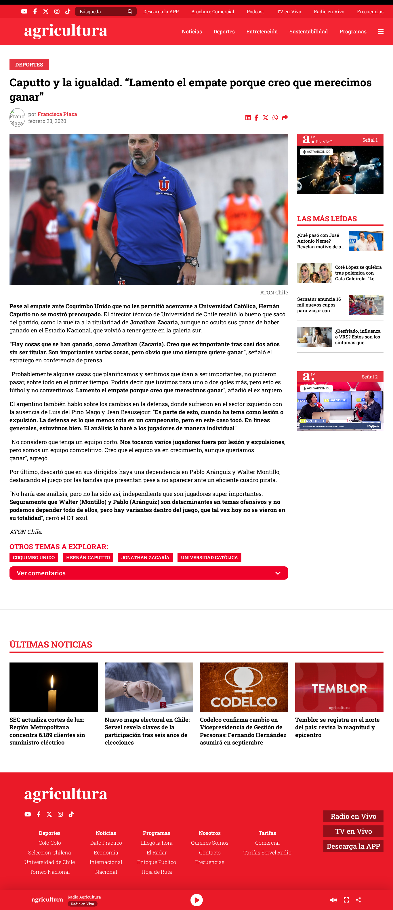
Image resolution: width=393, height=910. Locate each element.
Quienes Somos (209, 842)
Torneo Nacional (50, 871)
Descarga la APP (161, 11)
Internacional (106, 861)
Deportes (224, 31)
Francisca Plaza (57, 114)
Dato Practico (106, 842)
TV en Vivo (289, 11)
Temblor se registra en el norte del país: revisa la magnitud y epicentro (337, 727)
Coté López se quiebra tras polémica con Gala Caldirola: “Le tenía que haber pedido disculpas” (358, 272)
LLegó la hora (157, 842)
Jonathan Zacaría (145, 557)
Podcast (255, 11)
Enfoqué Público (156, 861)
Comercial (267, 842)
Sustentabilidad (308, 31)
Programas (353, 31)
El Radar (157, 852)
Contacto (210, 852)
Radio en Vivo (329, 11)
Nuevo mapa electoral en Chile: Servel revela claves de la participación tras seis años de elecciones (147, 731)
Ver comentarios (41, 573)
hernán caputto (88, 557)
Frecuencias (370, 11)
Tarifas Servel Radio (267, 852)
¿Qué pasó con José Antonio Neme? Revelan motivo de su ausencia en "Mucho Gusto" (320, 241)
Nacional (106, 871)
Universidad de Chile (49, 861)
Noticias (192, 31)
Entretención (262, 31)
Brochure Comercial (212, 11)
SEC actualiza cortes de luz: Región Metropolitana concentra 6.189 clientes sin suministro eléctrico (47, 731)
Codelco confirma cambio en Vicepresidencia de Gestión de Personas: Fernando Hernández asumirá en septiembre (243, 731)
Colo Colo (50, 842)
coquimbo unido (34, 557)
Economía (106, 852)
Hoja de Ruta (157, 871)
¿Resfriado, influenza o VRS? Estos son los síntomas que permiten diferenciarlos (358, 336)
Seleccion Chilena (49, 852)
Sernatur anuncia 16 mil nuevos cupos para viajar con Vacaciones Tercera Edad (319, 304)
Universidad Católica (209, 557)
